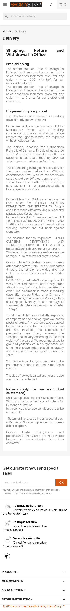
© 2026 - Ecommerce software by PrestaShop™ (34, 606)
